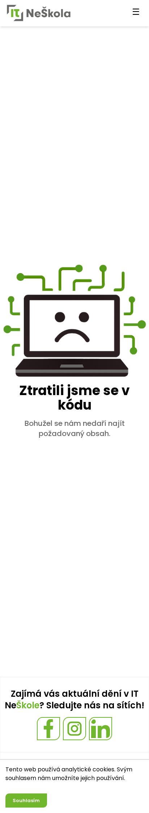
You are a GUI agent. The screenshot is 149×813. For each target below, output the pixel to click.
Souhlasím (26, 800)
